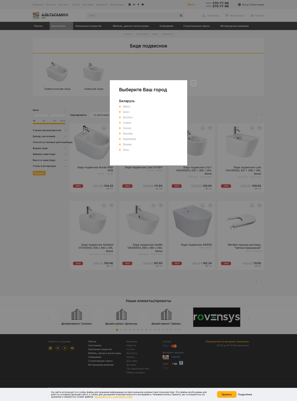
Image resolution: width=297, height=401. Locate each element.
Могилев (128, 133)
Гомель (127, 122)
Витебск (128, 117)
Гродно (127, 127)
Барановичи (129, 138)
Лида (126, 149)
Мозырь (127, 144)
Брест (126, 111)
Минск (126, 106)
